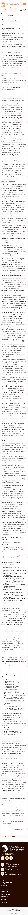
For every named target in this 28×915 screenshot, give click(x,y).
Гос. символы (5, 894)
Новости (4, 13)
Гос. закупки (5, 899)
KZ (21, 10)
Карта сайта (14, 913)
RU (24, 10)
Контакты (4, 902)
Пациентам (4, 891)
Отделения (4, 885)
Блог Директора (6, 883)
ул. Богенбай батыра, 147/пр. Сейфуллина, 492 (12, 865)
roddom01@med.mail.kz (13, 874)
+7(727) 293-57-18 (11, 870)
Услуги (3, 888)
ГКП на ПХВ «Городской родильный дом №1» (13, 3)
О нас (3, 880)
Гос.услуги (5, 897)
